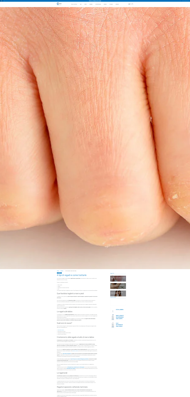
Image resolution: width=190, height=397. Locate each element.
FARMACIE (117, 4)
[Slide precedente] (4, 1)
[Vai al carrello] (130, 3)
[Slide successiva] (180, 1)
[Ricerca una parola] (132, 3)
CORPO (85, 4)
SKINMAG (105, 4)
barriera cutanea (75, 350)
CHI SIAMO (111, 4)
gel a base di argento (67, 353)
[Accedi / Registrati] (129, 3)
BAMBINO (91, 4)
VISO (80, 4)
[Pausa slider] (1, 1)
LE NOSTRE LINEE (98, 4)
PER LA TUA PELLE (74, 4)
